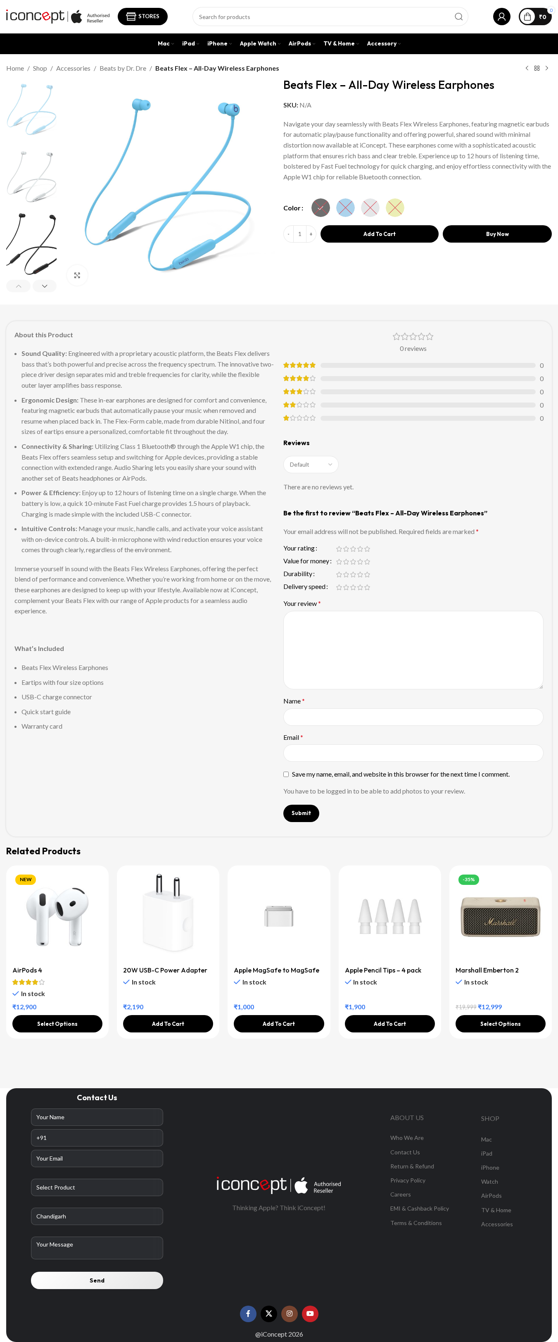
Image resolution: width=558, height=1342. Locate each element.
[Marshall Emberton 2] (501, 917)
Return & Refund (412, 1166)
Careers (400, 1194)
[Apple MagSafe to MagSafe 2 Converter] (279, 917)
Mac (486, 1139)
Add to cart (379, 234)
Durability (297, 573)
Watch (489, 1181)
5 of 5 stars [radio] (367, 549)
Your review (302, 603)
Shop (40, 68)
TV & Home (496, 1209)
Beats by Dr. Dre (123, 68)
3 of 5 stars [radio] (353, 549)
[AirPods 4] (57, 917)
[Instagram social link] (289, 1314)
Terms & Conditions (416, 1222)
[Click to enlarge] (77, 275)
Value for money (306, 561)
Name (294, 701)
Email (293, 737)
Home (15, 68)
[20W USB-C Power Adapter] (168, 917)
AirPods (491, 1195)
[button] (18, 286)
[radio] (320, 207)
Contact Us (405, 1152)
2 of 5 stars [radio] (346, 549)
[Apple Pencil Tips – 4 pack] (390, 917)
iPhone (490, 1167)
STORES (148, 16)
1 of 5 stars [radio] (339, 549)
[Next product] (547, 69)
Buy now (497, 234)
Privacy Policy (407, 1180)
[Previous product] (527, 69)
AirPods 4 (27, 970)
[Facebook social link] (248, 1314)
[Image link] (279, 1184)
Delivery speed (304, 586)
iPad (486, 1153)
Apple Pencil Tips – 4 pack (383, 970)
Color (292, 208)
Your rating (299, 548)
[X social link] (269, 1314)
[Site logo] (57, 15)
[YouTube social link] (310, 1314)
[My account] (502, 16)
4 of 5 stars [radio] (360, 549)
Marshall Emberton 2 (487, 970)
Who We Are (407, 1137)
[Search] (458, 16)
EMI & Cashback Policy (419, 1208)
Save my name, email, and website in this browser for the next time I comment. (401, 774)
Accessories (73, 68)
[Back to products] (537, 69)
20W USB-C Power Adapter (165, 970)
